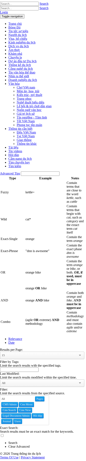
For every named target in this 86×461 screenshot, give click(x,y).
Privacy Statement (33, 457)
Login (4, 12)
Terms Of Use (9, 457)
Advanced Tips (10, 173)
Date (11, 342)
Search (43, 3)
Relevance (15, 339)
